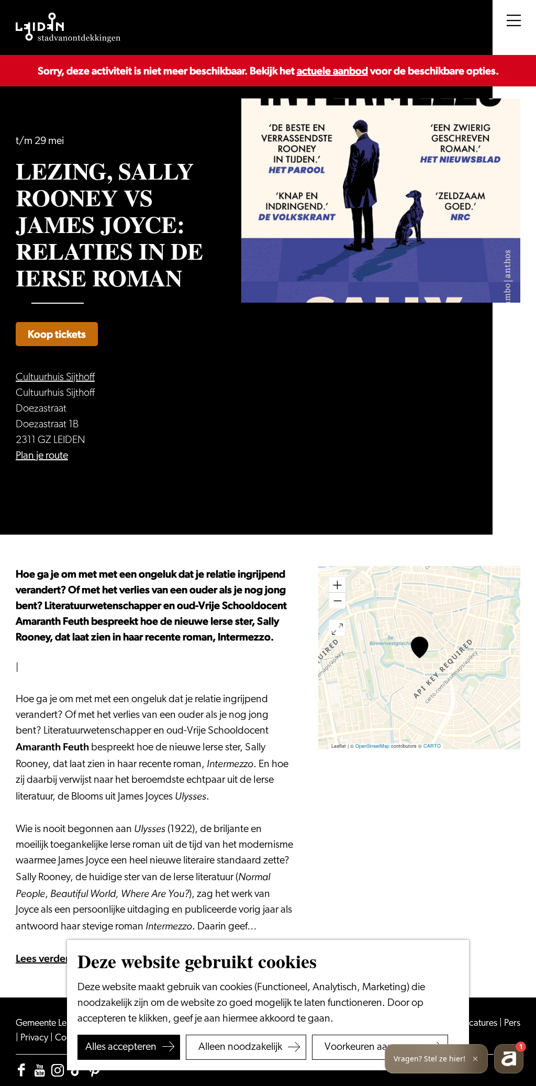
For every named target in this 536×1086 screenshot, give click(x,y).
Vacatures (479, 1023)
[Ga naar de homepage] (68, 28)
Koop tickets (57, 334)
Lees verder (42, 958)
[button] (419, 647)
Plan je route (42, 456)
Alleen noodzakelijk (240, 1047)
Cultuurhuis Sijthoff (55, 377)
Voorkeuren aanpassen (374, 1047)
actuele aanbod (332, 70)
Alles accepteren (121, 1047)
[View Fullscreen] (337, 628)
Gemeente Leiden (51, 1023)
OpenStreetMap (372, 746)
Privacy (35, 1038)
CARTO (432, 746)
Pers (512, 1023)
